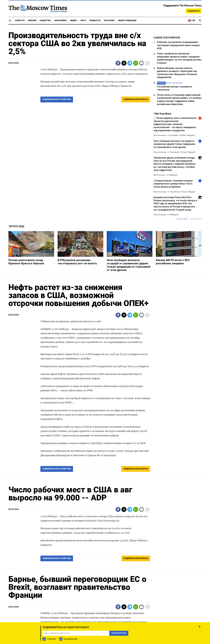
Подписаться (105, 338)
